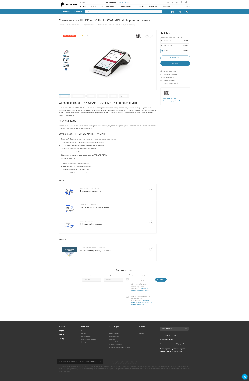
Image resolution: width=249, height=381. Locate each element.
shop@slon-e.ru (167, 339)
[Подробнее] (151, 189)
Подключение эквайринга (90, 191)
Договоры (84, 342)
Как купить (102, 96)
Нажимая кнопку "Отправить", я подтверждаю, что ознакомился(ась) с (141, 300)
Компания (85, 327)
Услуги (61, 335)
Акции (61, 331)
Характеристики (78, 96)
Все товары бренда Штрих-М (171, 101)
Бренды (62, 338)
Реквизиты (112, 339)
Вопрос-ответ (143, 331)
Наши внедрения (86, 336)
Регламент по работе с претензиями (119, 347)
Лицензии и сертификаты (88, 339)
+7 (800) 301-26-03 (110, 2)
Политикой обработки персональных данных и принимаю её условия (141, 302)
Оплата (113, 96)
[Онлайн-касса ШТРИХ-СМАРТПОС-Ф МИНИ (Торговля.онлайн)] (111, 62)
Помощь (142, 327)
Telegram (119, 362)
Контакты (84, 331)
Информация (114, 327)
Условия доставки (114, 333)
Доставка (124, 96)
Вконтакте (115, 362)
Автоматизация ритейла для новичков (95, 251)
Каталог (62, 327)
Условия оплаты (113, 331)
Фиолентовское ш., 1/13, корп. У (173, 344)
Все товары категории (169, 98)
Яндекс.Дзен (129, 362)
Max (134, 362)
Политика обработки (114, 342)
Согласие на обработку (115, 344)
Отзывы (91, 96)
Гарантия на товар (114, 336)
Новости (83, 333)
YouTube (124, 362)
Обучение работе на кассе (91, 224)
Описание (64, 96)
